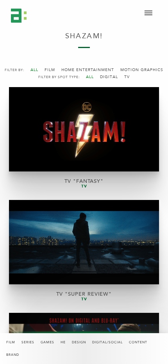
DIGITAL (109, 77)
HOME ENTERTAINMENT (87, 70)
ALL (34, 70)
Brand (12, 355)
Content (138, 342)
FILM (50, 70)
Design (79, 342)
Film (10, 342)
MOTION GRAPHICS (141, 70)
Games (47, 342)
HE (63, 342)
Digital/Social (107, 342)
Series (27, 342)
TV (127, 77)
